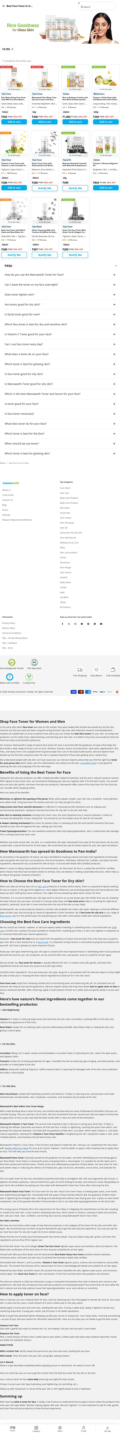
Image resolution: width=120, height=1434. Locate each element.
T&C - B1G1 (7, 648)
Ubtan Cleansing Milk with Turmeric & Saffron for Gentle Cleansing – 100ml (45, 231)
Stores (5, 509)
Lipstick (63, 577)
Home (2, 463)
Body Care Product (69, 502)
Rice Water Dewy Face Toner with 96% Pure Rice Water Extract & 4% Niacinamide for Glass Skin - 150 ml (14, 99)
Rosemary (65, 562)
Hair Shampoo (67, 522)
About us (6, 490)
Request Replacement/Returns (17, 519)
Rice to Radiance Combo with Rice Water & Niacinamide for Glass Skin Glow (75, 99)
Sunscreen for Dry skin (71, 532)
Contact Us (7, 500)
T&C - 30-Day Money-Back (14, 638)
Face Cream (65, 517)
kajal (62, 592)
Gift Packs (65, 507)
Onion (63, 557)
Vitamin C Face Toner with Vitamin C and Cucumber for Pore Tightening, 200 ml (13, 164)
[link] (60, 28)
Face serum (65, 572)
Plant (62, 547)
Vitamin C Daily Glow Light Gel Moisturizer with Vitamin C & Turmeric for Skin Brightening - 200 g (105, 99)
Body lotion (65, 582)
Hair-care (64, 493)
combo (63, 587)
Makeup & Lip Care (69, 542)
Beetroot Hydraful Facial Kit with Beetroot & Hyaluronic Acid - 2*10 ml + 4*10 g (74, 164)
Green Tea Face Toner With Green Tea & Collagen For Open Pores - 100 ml (74, 231)
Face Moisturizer (68, 537)
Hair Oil (63, 527)
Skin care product (68, 552)
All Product (65, 607)
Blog (4, 505)
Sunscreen (65, 512)
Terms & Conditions (12, 633)
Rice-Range (65, 567)
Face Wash (65, 488)
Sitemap (6, 514)
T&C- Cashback (9, 643)
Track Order (8, 495)
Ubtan (63, 602)
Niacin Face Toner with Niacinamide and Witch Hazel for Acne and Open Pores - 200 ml (42, 164)
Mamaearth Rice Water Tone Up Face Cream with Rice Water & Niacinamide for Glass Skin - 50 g (44, 99)
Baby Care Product (69, 498)
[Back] (96, 3)
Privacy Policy (8, 623)
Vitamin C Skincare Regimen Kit (105, 164)
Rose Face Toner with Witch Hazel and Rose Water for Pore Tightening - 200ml (13, 231)
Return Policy (8, 628)
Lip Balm (64, 597)
